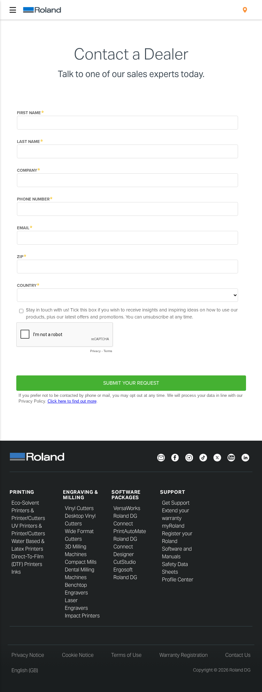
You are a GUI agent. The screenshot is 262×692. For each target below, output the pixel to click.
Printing (22, 492)
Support (172, 492)
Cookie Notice (78, 655)
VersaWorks (126, 508)
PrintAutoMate (129, 531)
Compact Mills (80, 562)
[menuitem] (245, 10)
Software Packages (126, 494)
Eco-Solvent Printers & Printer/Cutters (28, 510)
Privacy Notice (28, 655)
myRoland (173, 526)
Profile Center (177, 579)
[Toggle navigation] (13, 10)
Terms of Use (126, 655)
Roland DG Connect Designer (125, 547)
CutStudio (124, 562)
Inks (16, 572)
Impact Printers (82, 615)
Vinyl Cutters (79, 508)
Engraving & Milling (80, 494)
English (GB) (25, 670)
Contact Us (237, 655)
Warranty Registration (183, 655)
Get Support (175, 502)
